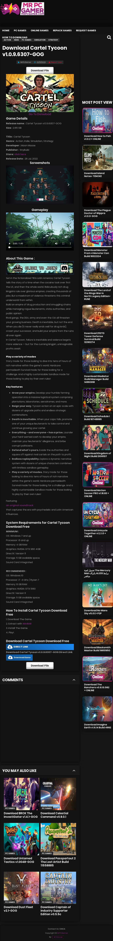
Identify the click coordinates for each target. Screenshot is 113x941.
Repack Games (62, 30)
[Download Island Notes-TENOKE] (97, 157)
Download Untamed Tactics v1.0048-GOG (19, 860)
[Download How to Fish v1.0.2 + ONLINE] (97, 120)
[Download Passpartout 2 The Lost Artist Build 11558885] (58, 839)
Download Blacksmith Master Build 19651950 (97, 649)
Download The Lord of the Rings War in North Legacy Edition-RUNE (97, 295)
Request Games (86, 30)
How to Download (14, 37)
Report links (56, 62)
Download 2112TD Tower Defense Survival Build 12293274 (94, 337)
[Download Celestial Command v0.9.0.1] (58, 794)
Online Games (40, 30)
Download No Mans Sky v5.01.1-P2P (95, 612)
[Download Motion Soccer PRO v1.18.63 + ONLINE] (97, 474)
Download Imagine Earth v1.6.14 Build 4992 (97, 726)
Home (5, 30)
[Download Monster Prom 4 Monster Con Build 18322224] (97, 234)
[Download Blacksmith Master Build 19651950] (97, 631)
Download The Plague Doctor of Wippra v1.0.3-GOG (97, 213)
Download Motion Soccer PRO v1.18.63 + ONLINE (96, 493)
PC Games (20, 30)
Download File (40, 70)
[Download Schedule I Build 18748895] (97, 400)
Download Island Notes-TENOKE (94, 175)
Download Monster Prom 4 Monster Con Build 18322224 (96, 253)
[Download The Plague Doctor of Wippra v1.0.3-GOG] (97, 194)
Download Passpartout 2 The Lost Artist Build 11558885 (58, 861)
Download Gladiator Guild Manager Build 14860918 (96, 379)
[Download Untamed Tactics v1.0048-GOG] (21, 839)
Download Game (22, 657)
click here (20, 154)
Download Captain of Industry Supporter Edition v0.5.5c (56, 910)
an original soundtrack (19, 505)
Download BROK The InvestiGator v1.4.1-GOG (21, 815)
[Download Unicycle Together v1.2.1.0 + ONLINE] (97, 514)
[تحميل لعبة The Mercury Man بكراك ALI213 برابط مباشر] (97, 554)
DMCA (62, 929)
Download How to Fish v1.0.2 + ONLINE (97, 137)
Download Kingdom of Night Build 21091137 (97, 455)
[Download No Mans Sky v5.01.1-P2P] (97, 594)
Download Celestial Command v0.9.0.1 (54, 815)
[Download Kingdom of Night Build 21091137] (97, 437)
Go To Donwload (40, 114)
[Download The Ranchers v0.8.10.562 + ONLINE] (97, 668)
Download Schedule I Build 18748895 (97, 418)
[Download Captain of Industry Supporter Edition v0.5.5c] (58, 888)
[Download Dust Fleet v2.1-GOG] (21, 888)
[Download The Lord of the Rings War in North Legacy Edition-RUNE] (97, 274)
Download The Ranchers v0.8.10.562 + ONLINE (96, 687)
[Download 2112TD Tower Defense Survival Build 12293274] (97, 317)
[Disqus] (40, 724)
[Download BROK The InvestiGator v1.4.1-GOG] (21, 794)
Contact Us (53, 929)
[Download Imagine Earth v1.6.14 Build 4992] (97, 708)
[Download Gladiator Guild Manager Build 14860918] (97, 360)
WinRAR (27, 623)
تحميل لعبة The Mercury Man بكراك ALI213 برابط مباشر (97, 573)
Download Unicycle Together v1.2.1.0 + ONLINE (96, 533)
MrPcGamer (58, 937)
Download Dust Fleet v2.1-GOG (18, 909)
